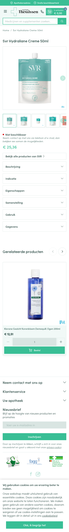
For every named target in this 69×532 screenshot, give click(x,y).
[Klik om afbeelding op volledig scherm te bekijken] (34, 78)
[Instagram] (38, 474)
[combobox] (30, 21)
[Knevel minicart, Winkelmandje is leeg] (50, 12)
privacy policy (54, 447)
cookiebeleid (49, 515)
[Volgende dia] (62, 252)
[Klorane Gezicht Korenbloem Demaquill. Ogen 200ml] (34, 293)
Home (6, 30)
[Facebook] (30, 474)
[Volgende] (62, 78)
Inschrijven (34, 436)
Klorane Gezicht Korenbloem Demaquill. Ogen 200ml (32, 328)
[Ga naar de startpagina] (24, 11)
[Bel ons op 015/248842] (42, 11)
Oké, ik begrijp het (34, 525)
